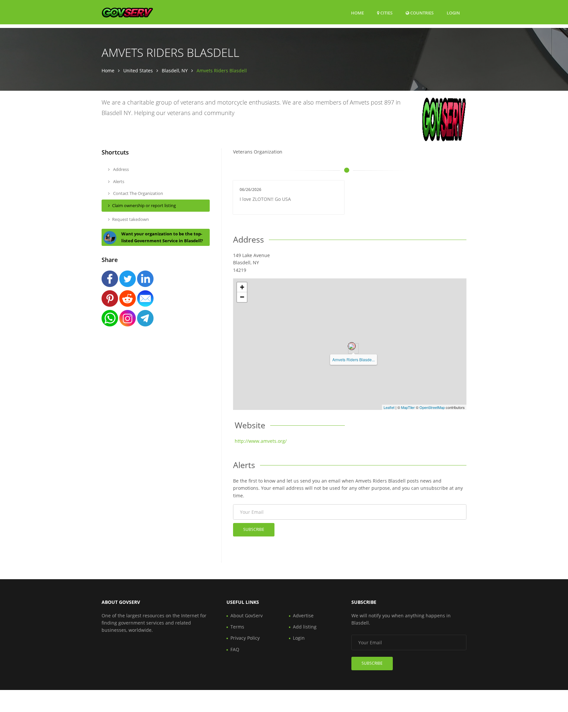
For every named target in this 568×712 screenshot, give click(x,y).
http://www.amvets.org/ (261, 441)
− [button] (242, 297)
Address (120, 169)
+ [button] (242, 287)
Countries (421, 13)
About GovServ (246, 615)
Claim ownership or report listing (144, 205)
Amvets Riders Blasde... (353, 359)
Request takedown (130, 219)
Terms (237, 627)
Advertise (303, 615)
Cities (385, 13)
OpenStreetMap (432, 407)
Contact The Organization (137, 193)
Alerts (118, 181)
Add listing (305, 627)
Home (357, 13)
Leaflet (389, 407)
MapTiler (408, 407)
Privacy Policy (245, 638)
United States (138, 70)
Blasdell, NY (175, 70)
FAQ (234, 649)
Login (453, 13)
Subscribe (253, 529)
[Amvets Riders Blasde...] (352, 346)
